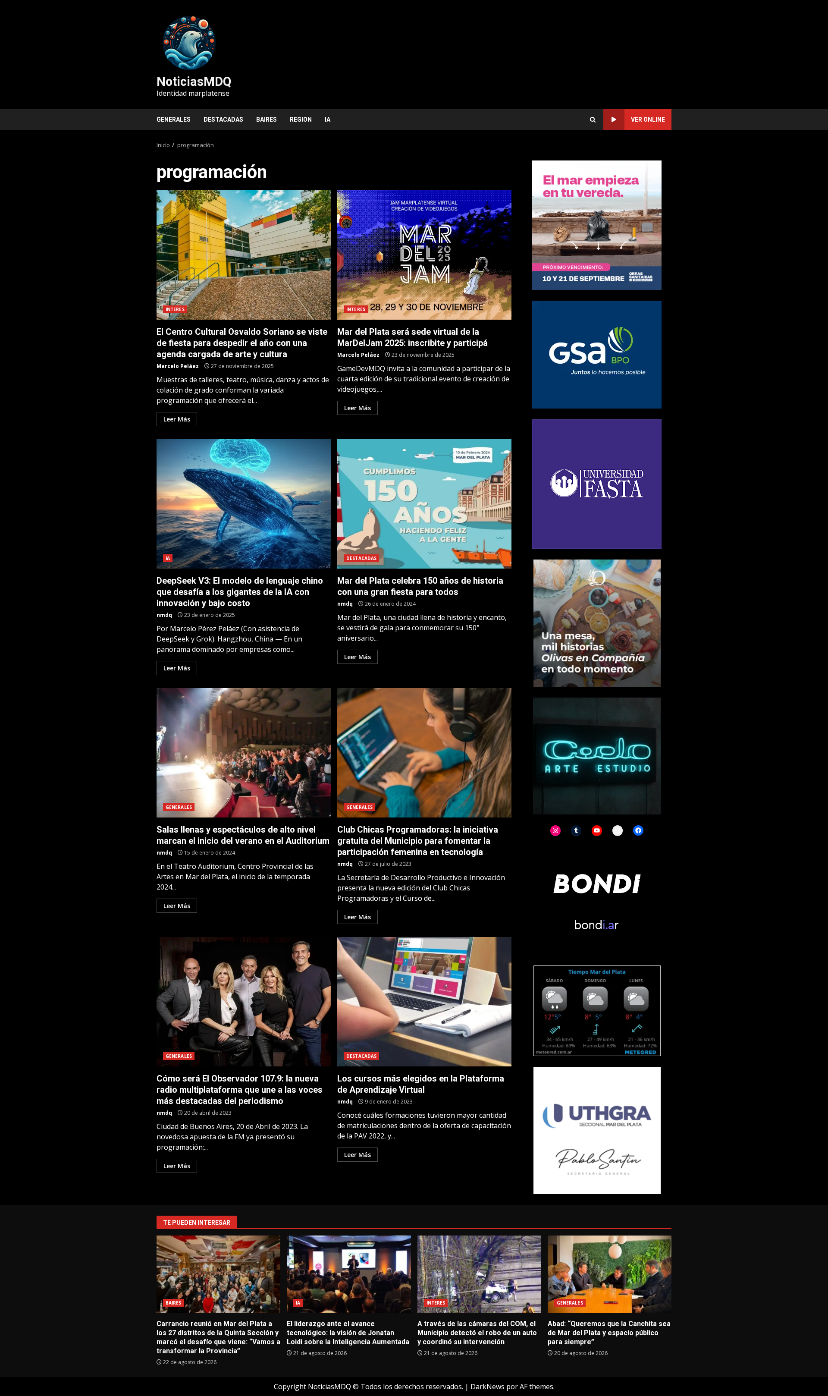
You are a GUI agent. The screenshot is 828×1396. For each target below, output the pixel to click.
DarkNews (487, 1386)
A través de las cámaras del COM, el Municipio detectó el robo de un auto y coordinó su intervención (479, 1274)
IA (327, 119)
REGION (301, 119)
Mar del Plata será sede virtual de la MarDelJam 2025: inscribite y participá (424, 255)
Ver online (648, 119)
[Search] (593, 119)
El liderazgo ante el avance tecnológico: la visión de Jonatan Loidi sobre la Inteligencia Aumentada (349, 1274)
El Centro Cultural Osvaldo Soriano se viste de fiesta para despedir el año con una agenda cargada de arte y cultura (244, 255)
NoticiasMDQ (194, 81)
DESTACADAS (223, 119)
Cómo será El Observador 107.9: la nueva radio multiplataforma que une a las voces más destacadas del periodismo (244, 1001)
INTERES (175, 309)
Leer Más (176, 419)
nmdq (164, 615)
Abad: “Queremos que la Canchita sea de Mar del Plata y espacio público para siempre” (609, 1274)
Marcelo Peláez (178, 366)
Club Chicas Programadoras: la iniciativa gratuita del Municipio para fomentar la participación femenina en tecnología (424, 752)
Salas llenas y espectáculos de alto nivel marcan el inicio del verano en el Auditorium (244, 752)
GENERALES (174, 119)
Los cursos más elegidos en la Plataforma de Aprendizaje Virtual (424, 1001)
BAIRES (266, 119)
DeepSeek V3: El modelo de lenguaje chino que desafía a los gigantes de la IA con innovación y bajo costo (244, 504)
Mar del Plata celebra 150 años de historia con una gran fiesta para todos (424, 504)
